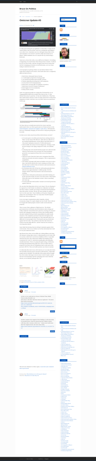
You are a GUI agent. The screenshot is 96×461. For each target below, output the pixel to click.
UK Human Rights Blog (66, 233)
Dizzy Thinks (64, 170)
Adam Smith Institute (66, 145)
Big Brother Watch (65, 152)
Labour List (63, 194)
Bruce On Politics (28, 8)
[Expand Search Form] (77, 2)
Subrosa (63, 221)
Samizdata (63, 220)
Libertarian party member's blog (68, 201)
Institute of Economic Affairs (67, 188)
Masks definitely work (28, 166)
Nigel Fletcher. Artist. (66, 208)
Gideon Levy (64, 178)
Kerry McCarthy (65, 192)
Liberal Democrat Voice (66, 200)
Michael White (64, 207)
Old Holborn (64, 211)
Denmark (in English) (34, 128)
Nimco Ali (63, 138)
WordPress (40, 458)
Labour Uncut (64, 195)
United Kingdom (24, 128)
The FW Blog (64, 225)
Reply (53, 311)
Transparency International (67, 231)
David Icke (63, 165)
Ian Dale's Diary (64, 187)
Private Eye (63, 217)
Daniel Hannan (64, 164)
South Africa (43, 128)
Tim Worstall (64, 230)
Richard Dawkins (65, 218)
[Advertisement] (68, 85)
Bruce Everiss (27, 282)
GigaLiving (63, 180)
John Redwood (64, 190)
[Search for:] (68, 20)
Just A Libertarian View (66, 191)
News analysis (28, 280)
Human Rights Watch (66, 185)
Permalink (34, 292)
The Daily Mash (64, 224)
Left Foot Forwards (65, 197)
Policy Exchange (65, 212)
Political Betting (64, 214)
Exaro (62, 175)
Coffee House (64, 161)
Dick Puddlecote (64, 168)
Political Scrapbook (65, 215)
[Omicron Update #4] (37, 270)
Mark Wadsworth (65, 205)
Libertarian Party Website (67, 202)
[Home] (20, 16)
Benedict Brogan (65, 151)
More (70, 61)
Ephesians (63, 174)
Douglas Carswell (65, 171)
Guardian (63, 181)
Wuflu (43, 282)
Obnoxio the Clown (65, 210)
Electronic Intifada (65, 172)
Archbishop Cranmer (66, 150)
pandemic (40, 282)
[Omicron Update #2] (25, 270)
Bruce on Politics (33, 282)
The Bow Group (64, 222)
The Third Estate (65, 228)
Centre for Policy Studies (66, 160)
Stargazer (46, 458)
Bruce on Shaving (65, 158)
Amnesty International (66, 147)
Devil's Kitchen (64, 167)
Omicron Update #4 (65, 126)
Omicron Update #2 (65, 135)
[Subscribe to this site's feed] (61, 31)
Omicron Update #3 (65, 130)
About (24, 1)
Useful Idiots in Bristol (66, 119)
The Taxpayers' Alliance (66, 227)
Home (21, 1)
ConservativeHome (65, 162)
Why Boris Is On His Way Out (32, 375)
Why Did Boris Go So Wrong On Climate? (37, 374)
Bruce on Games (64, 157)
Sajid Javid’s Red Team (66, 128)
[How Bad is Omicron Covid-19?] (49, 270)
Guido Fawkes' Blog (65, 182)
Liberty (62, 204)
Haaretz (63, 184)
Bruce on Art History (66, 155)
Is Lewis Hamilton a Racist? (67, 136)
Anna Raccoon (64, 148)
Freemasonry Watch (65, 177)
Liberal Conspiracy (65, 198)
